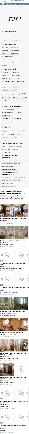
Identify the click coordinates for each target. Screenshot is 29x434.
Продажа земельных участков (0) (13, 106)
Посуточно (4, 53)
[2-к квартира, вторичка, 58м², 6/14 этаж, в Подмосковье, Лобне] (7, 216)
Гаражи (3, 134)
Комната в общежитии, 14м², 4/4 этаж (12, 311)
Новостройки (5, 40)
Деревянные (16, 87)
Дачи (9, 85)
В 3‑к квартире (15, 62)
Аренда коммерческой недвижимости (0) (9, 173)
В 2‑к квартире (5, 62)
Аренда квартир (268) (9, 44)
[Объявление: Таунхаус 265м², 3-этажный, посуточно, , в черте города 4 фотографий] (7, 423)
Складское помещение (7, 166)
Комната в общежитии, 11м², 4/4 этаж (12, 332)
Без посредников (16, 40)
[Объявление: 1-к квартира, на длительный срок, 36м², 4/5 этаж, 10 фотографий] (7, 285)
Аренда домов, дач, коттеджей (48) (14, 94)
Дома (3, 85)
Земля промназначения (7, 112)
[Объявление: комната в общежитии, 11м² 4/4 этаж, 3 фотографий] (14, 330)
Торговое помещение (21, 160)
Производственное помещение (9, 169)
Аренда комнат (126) (9, 69)
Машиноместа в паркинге (14, 134)
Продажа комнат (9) (8, 56)
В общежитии (5, 60)
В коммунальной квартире (18, 60)
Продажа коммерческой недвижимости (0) (10, 156)
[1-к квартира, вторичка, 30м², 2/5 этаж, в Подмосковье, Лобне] (7, 239)
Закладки (11, 4)
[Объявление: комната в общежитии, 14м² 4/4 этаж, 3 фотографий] (14, 309)
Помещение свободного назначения (11, 163)
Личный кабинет (21, 4)
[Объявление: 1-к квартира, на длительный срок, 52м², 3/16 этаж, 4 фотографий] (7, 261)
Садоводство (10, 109)
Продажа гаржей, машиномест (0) (13, 131)
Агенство (19, 112)
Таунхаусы (24, 85)
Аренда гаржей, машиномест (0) (13, 143)
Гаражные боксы (6, 137)
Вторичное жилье (15, 37)
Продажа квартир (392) (9, 31)
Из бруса (15, 90)
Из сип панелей (5, 90)
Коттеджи (15, 85)
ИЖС (3, 109)
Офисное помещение (7, 160)
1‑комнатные (5, 35)
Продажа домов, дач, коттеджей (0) (14, 81)
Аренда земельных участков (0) (12, 118)
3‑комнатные (5, 37)
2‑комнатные (14, 35)
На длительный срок (16, 50)
